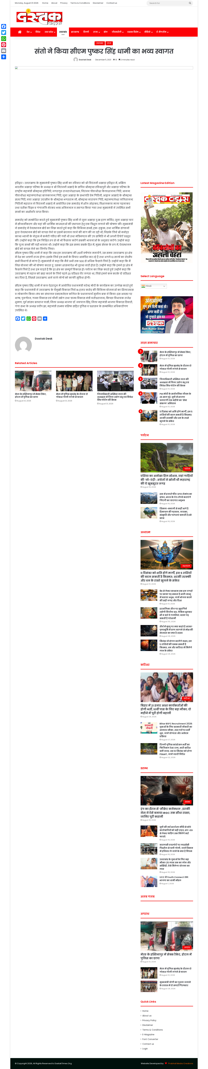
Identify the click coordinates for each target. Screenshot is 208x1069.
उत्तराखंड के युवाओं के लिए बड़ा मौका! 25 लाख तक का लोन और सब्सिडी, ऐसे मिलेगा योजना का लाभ (175, 864)
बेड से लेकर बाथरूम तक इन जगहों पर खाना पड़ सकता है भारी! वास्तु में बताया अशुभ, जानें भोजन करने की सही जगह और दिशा (176, 595)
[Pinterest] (4, 45)
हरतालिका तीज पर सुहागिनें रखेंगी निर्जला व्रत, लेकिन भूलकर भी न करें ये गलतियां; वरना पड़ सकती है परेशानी (176, 613)
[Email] (4, 51)
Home (45, 3)
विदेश (37, 32)
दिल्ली (86, 32)
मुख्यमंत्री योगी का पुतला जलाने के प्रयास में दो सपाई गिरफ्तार (175, 984)
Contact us (111, 3)
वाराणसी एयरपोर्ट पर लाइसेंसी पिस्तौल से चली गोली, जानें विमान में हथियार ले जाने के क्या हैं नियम (176, 848)
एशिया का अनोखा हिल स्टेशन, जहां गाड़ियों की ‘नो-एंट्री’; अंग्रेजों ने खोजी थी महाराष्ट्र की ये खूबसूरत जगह (167, 479)
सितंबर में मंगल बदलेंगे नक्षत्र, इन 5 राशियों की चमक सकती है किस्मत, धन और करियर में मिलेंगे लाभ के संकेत (176, 646)
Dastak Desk (85, 59)
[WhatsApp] (4, 39)
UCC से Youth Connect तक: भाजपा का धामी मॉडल (174, 879)
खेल (106, 32)
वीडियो (147, 32)
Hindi (148, 286)
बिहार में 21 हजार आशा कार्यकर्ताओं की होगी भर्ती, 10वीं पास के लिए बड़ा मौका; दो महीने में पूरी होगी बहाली (166, 709)
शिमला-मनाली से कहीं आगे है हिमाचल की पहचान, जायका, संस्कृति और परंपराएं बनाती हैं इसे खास (176, 513)
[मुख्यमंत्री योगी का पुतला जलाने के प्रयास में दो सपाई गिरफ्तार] (149, 986)
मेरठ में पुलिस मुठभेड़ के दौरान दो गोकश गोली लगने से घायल (72, 396)
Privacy (63, 3)
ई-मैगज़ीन (161, 32)
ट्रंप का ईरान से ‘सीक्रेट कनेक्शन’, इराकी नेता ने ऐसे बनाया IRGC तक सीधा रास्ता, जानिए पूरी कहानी (165, 812)
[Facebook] (4, 26)
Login (145, 1048)
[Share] (4, 57)
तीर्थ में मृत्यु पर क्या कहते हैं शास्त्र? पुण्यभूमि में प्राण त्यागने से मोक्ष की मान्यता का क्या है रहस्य (176, 629)
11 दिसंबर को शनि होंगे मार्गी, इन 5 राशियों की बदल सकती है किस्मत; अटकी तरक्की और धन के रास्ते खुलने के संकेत (176, 416)
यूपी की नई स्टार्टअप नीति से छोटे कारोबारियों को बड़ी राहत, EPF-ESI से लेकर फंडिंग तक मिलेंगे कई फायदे (176, 831)
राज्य (95, 32)
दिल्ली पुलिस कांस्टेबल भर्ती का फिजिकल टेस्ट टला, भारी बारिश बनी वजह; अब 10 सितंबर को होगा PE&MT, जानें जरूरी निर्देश (176, 749)
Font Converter (150, 1039)
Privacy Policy (149, 1020)
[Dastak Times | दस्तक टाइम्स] (39, 17)
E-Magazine (148, 1034)
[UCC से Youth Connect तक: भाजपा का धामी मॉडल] (149, 881)
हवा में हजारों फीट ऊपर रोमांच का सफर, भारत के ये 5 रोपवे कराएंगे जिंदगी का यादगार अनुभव (176, 497)
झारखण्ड (75, 32)
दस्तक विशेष (132, 32)
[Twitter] (4, 32)
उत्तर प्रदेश (49, 32)
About (54, 3)
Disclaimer (98, 3)
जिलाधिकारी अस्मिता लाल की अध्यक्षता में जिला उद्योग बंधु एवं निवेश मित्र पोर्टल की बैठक (115, 397)
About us (147, 1015)
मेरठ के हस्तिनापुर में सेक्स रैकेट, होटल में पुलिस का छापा (30, 396)
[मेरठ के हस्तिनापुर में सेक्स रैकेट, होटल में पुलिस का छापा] (33, 381)
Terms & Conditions (80, 3)
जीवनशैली (116, 32)
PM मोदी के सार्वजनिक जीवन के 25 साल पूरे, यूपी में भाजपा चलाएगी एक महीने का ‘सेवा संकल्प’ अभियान (175, 398)
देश (28, 32)
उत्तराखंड (63, 32)
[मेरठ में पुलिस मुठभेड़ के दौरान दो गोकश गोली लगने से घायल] (74, 381)
